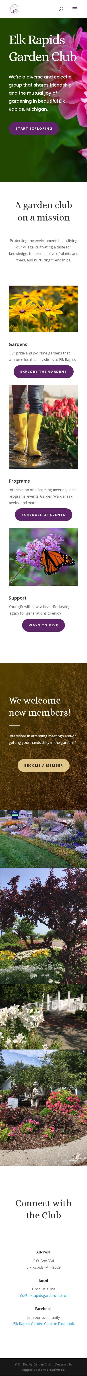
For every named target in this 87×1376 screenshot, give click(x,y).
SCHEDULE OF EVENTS (44, 514)
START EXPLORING (33, 128)
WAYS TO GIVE (43, 625)
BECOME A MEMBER (43, 765)
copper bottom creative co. (43, 1370)
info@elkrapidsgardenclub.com (43, 1295)
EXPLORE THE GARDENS (43, 371)
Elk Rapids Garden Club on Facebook (43, 1323)
